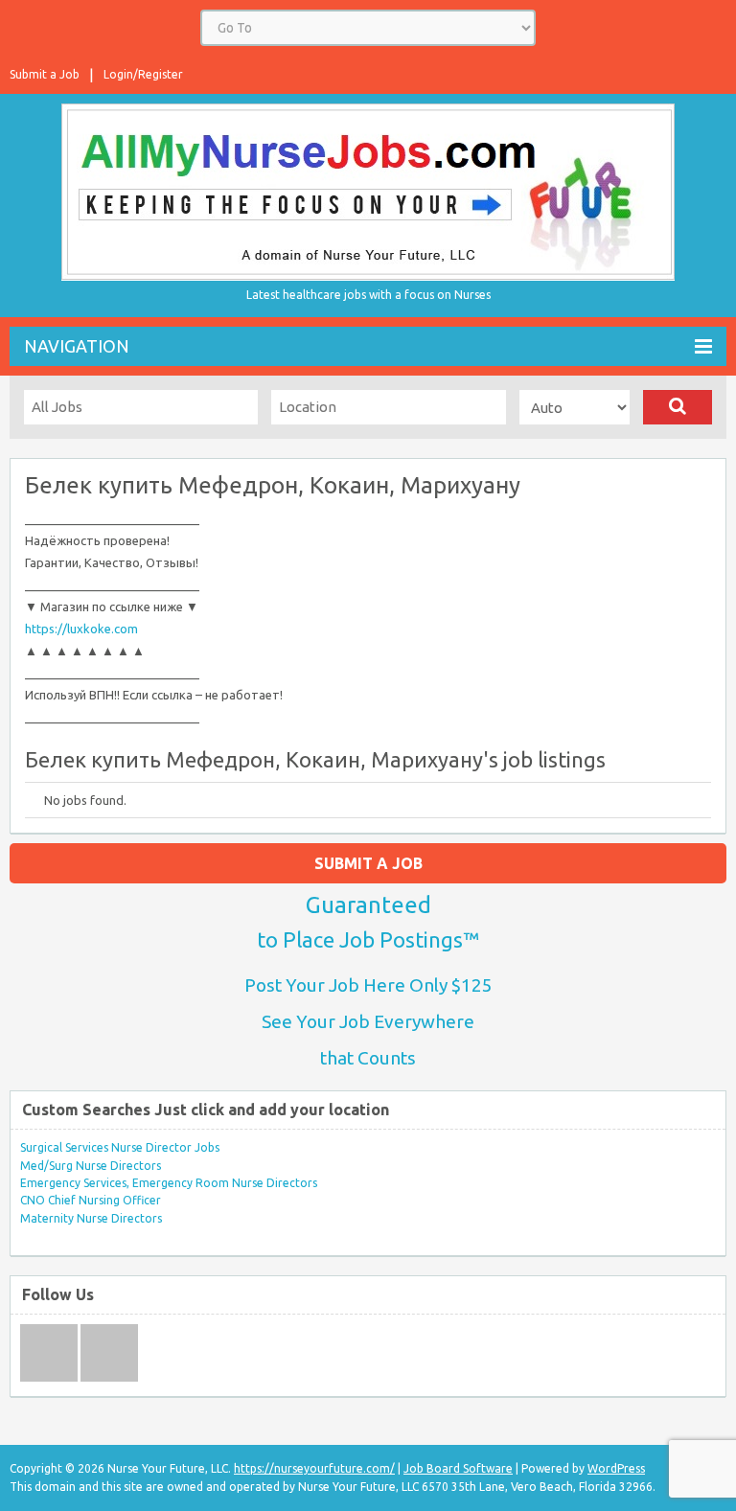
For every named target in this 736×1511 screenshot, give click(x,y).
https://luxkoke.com (81, 628)
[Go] (677, 407)
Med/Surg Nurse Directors (90, 1165)
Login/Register (143, 74)
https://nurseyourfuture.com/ (314, 1468)
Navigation (76, 345)
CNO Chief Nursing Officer (90, 1200)
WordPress (616, 1468)
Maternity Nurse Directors (91, 1218)
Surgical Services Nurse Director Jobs (119, 1147)
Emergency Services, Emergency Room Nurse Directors (168, 1183)
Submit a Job (45, 74)
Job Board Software (458, 1468)
